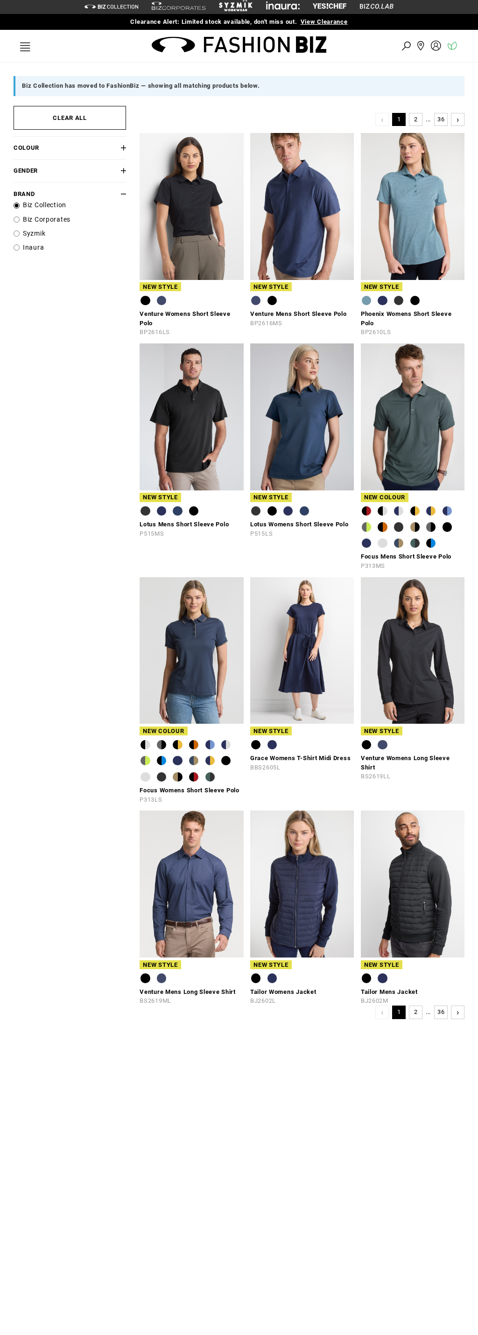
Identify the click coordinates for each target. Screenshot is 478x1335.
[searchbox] (354, 45)
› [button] (458, 119)
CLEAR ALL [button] (69, 117)
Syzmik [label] (34, 234)
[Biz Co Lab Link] (377, 6)
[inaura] (283, 6)
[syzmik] (236, 7)
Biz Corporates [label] (46, 220)
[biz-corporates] (178, 7)
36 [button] (440, 119)
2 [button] (416, 119)
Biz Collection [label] (44, 205)
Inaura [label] (33, 248)
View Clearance (324, 21)
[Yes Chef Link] (329, 6)
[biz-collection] (111, 6)
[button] (116, 147)
